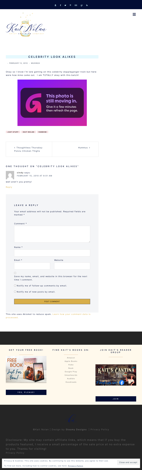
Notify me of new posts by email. (36, 292)
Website (58, 260)
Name (18, 247)
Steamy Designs (77, 429)
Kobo (71, 365)
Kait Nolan (28, 132)
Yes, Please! (26, 392)
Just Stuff (13, 132)
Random (43, 132)
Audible (71, 379)
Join (116, 399)
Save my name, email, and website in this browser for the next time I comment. (50, 278)
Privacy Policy (100, 429)
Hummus (83, 147)
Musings (35, 63)
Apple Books (71, 361)
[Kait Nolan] (26, 24)
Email (18, 260)
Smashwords (71, 375)
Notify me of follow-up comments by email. (42, 285)
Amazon (71, 358)
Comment (20, 223)
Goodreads (71, 382)
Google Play (71, 372)
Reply (9, 187)
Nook (71, 368)
